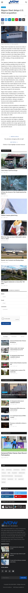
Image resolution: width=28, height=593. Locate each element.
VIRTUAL (4, 479)
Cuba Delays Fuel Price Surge (9, 170)
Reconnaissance (18, 476)
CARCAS (23, 469)
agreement (20, 479)
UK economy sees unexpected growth (17, 548)
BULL (3, 469)
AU (15, 479)
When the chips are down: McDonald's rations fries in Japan (13, 237)
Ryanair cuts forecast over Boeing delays (12, 260)
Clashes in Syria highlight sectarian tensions (14, 144)
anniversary (8, 469)
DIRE (9, 473)
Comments (4, 290)
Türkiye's (4, 473)
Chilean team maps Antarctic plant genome (17, 554)
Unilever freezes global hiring (9, 215)
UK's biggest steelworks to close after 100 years (12, 282)
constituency (16, 469)
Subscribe (23, 577)
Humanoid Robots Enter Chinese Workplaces (18, 341)
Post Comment (6, 323)
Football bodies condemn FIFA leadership (17, 371)
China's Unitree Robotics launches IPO (18, 363)
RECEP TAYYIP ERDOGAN (7, 476)
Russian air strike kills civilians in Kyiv (18, 424)
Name (2, 294)
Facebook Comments (14, 290)
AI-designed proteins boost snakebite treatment (17, 356)
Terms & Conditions (7, 587)
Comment (3, 306)
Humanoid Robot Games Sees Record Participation (14, 454)
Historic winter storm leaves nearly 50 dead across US (17, 349)
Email (2, 300)
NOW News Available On (18, 587)
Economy (3, 7)
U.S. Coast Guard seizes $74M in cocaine (18, 416)
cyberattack (10, 479)
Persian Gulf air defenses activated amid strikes (18, 561)
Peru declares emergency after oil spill (14, 139)
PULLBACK (14, 473)
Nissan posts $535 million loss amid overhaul (17, 409)
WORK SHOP (22, 473)
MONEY (3, 482)
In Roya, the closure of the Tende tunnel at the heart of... (13, 192)
